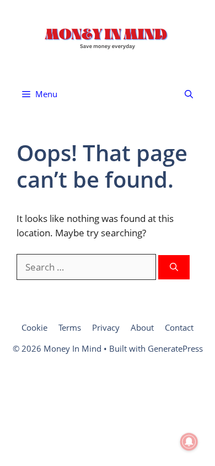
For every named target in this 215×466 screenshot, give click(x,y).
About (142, 327)
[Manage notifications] (189, 442)
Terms (69, 327)
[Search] (174, 267)
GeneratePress (175, 348)
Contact (179, 327)
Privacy (106, 327)
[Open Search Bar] (189, 94)
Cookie (34, 327)
